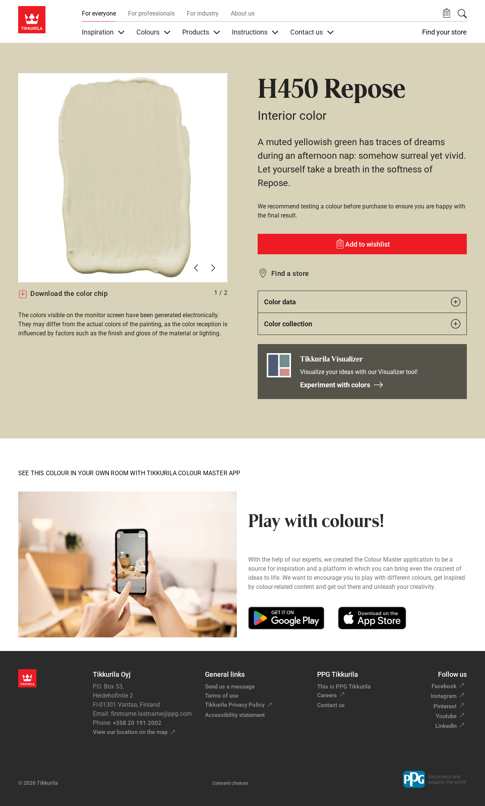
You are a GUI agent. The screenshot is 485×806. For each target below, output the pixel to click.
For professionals (151, 13)
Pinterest (445, 706)
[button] (446, 13)
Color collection (288, 324)
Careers (327, 695)
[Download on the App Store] (372, 618)
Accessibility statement (235, 715)
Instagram (444, 696)
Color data (280, 302)
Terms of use (221, 695)
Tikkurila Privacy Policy (234, 704)
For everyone (99, 13)
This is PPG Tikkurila (344, 686)
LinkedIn (446, 726)
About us (243, 13)
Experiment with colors (335, 385)
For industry (203, 13)
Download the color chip (69, 293)
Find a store (290, 273)
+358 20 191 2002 (137, 723)
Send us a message (230, 686)
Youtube (446, 716)
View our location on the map (130, 732)
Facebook (444, 686)
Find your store (444, 32)
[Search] (462, 13)
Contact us (331, 705)
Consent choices (231, 783)
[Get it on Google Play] (286, 618)
